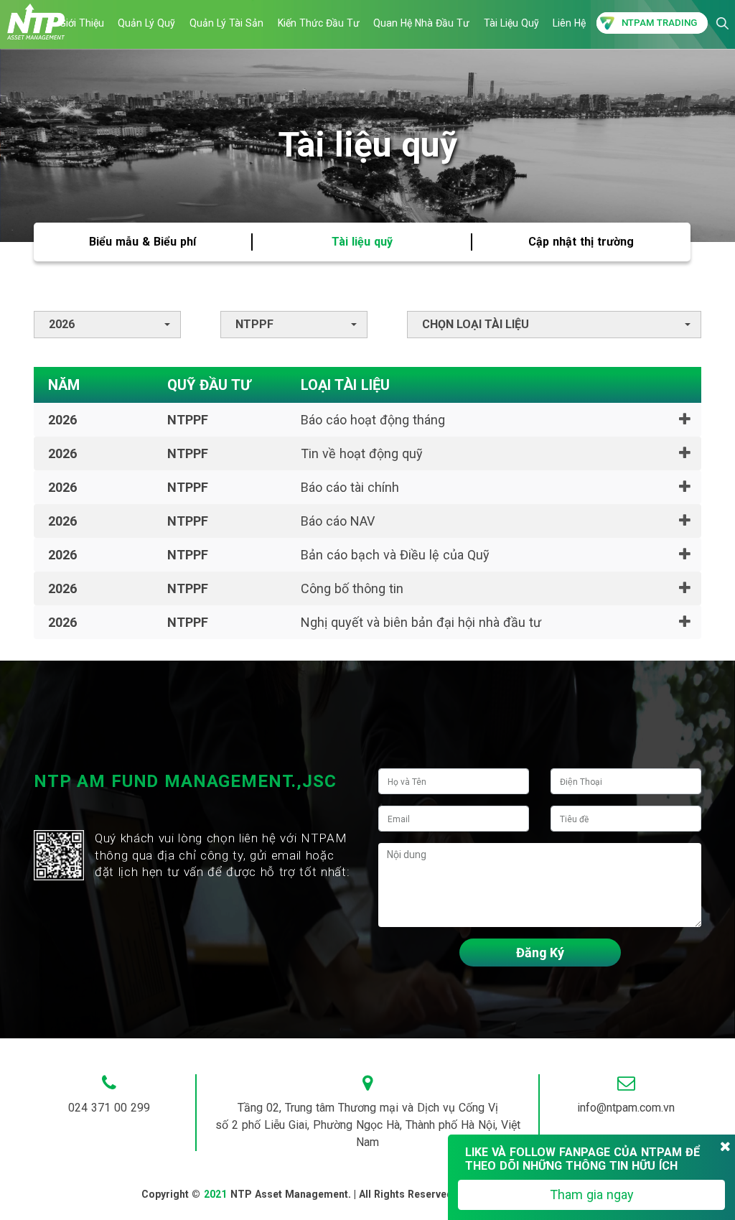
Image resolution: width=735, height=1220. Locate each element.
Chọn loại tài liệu (475, 324)
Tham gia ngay (592, 1194)
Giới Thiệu (82, 23)
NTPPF (254, 324)
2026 (62, 324)
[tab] (367, 420)
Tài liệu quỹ (362, 241)
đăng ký (540, 952)
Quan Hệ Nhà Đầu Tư (421, 23)
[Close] (725, 1147)
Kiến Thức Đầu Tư (319, 23)
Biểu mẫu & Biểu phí (142, 241)
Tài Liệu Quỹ (511, 23)
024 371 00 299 (109, 1107)
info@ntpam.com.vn (626, 1107)
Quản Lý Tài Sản (226, 23)
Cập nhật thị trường (581, 241)
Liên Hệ (569, 23)
